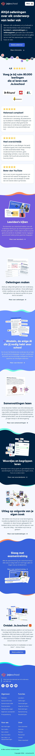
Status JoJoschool (23, 740)
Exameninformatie (6, 701)
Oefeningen (21, 701)
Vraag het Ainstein (23, 706)
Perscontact (21, 735)
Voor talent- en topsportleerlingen (6, 738)
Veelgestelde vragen (7, 709)
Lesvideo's (21, 698)
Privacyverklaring (6, 714)
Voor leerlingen (5, 726)
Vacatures (21, 729)
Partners (20, 732)
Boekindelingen (22, 709)
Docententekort (5, 706)
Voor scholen (5, 732)
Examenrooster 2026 (7, 703)
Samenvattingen (22, 703)
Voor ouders (4, 729)
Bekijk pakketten (17, 45)
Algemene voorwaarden (8, 712)
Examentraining (22, 712)
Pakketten (4, 698)
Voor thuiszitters (5, 735)
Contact (20, 737)
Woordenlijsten (22, 714)
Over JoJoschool (22, 726)
